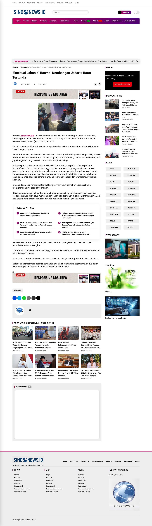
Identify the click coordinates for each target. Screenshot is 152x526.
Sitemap (60, 3)
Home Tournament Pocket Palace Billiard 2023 (130, 115)
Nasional (43, 21)
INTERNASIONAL (133, 188)
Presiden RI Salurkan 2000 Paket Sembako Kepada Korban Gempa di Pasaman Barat (130, 127)
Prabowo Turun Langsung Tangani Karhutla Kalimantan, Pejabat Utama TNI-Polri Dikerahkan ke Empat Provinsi (83, 61)
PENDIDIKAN (132, 208)
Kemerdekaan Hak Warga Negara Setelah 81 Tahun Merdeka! (36, 233)
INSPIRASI (113, 188)
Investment (18, 480)
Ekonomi (53, 21)
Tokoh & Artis (130, 21)
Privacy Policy (50, 3)
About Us (22, 3)
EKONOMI (131, 175)
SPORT (130, 221)
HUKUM (130, 182)
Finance (17, 477)
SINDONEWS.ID (30, 520)
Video (76, 21)
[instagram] (131, 2)
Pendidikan (64, 21)
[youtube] (134, 2)
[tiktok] (138, 2)
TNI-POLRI (113, 227)
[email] (33, 298)
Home (14, 3)
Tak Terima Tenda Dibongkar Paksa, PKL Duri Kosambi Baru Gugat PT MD (130, 102)
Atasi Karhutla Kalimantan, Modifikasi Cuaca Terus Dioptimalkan (34, 214)
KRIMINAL (113, 201)
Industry (17, 483)
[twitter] (127, 2)
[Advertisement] (76, 41)
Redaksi (40, 3)
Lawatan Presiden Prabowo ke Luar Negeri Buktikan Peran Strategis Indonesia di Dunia (130, 151)
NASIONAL (24, 67)
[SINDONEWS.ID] (29, 15)
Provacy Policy (97, 461)
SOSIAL (112, 221)
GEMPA (112, 182)
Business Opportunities (22, 489)
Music (97, 21)
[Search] (86, 12)
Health (85, 21)
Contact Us (31, 3)
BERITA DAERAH (133, 169)
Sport (107, 21)
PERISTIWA (113, 214)
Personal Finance (20, 492)
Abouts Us (74, 461)
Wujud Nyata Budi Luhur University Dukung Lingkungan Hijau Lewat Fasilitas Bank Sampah (22, 345)
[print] (29, 298)
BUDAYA (112, 175)
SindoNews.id (27, 135)
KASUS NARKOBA (115, 195)
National (17, 475)
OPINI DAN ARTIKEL (115, 208)
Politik (26, 21)
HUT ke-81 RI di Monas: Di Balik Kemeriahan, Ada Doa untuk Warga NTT (77, 233)
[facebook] (124, 2)
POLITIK (130, 214)
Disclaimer (69, 3)
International (117, 21)
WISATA (130, 227)
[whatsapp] (24, 298)
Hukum (34, 21)
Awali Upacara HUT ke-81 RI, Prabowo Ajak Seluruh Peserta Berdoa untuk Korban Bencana (78, 225)
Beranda (15, 67)
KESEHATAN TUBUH (133, 195)
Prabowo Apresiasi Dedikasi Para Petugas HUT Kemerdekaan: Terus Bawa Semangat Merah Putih (78, 215)
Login (77, 3)
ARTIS (111, 169)
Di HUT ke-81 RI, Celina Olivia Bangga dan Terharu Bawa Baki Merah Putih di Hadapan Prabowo (36, 225)
